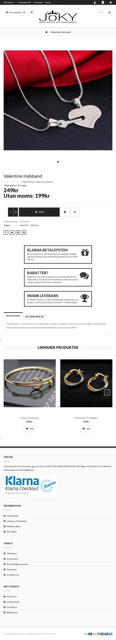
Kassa (48, 2)
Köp (41, 212)
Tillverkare (12, 553)
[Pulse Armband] (30, 383)
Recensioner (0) (35, 316)
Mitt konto (8, 2)
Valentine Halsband (60, 32)
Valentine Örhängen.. (86, 417)
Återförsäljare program (17, 564)
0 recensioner (27, 181)
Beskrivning (13, 315)
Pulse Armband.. (29, 417)
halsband (34, 225)
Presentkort (12, 559)
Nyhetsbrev (12, 612)
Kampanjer (12, 569)
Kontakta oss (13, 574)
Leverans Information (17, 521)
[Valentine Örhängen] (86, 383)
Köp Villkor (12, 531)
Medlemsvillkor (14, 526)
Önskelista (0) (24, 2)
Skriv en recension (44, 181)
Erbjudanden (13, 515)
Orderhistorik (13, 602)
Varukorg (38, 2)
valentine (24, 225)
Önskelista (12, 607)
